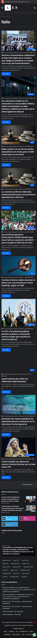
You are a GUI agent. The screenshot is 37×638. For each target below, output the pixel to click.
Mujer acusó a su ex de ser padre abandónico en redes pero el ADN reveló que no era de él (18, 152)
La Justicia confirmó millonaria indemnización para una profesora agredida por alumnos (18, 194)
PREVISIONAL (16, 634)
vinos (24, 576)
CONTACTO (29, 634)
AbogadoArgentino (18, 628)
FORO (23, 634)
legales (14, 570)
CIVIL (16, 631)
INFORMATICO (24, 631)
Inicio (4, 16)
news (16, 573)
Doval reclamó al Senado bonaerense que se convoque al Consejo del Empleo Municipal (12, 508)
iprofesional (28, 567)
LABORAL (11, 631)
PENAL (31, 631)
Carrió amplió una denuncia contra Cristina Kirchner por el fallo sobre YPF (18, 464)
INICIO (5, 631)
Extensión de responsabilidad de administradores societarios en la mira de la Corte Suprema (18, 421)
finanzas (6, 567)
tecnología (14, 576)
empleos (25, 563)
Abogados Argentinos (10, 625)
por (4, 576)
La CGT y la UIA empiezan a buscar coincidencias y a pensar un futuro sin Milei (10, 499)
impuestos (17, 567)
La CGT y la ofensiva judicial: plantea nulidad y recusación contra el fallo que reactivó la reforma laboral (16, 335)
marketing (6, 573)
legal (5, 570)
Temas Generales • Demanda (12, 614)
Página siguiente (27, 484)
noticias (25, 573)
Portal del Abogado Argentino (10, 52)
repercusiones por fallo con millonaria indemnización (15, 380)
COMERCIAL (7, 634)
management (25, 570)
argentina (6, 560)
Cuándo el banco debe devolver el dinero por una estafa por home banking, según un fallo (18, 283)
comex (25, 560)
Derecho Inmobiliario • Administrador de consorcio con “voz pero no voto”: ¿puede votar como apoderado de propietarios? (18, 596)
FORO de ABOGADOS (9, 582)
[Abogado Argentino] (11, 8)
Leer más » (6, 74)
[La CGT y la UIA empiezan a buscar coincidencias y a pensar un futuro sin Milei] (30, 499)
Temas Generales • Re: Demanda (13, 611)
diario (5, 563)
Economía (15, 563)
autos (16, 560)
